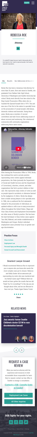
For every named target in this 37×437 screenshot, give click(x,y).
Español (26, 2)
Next (21, 350)
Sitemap (27, 429)
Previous (16, 350)
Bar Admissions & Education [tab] (24, 81)
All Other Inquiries (18, 402)
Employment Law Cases (18, 395)
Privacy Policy (11, 429)
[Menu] (33, 3)
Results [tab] (9, 81)
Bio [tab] (3, 81)
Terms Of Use (20, 429)
